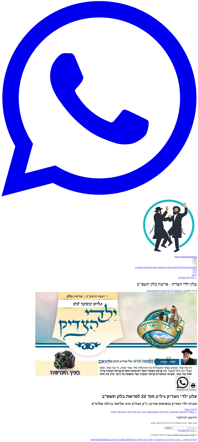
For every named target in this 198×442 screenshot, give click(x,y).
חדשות (184, 267)
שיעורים (158, 267)
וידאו (163, 267)
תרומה (194, 275)
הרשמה (168, 428)
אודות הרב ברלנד (166, 440)
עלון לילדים (160, 291)
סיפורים (172, 267)
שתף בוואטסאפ (182, 390)
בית (195, 267)
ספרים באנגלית (135, 440)
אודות (137, 267)
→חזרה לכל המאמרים (187, 277)
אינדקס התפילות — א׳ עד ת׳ (185, 440)
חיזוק (167, 267)
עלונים (147, 267)
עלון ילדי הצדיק (171, 291)
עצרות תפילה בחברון (150, 440)
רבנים (142, 267)
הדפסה (193, 390)
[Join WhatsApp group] (99, 196)
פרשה (152, 267)
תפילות (179, 267)
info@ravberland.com (105, 440)
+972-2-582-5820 (121, 440)
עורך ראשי (181, 291)
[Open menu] (196, 264)
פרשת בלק (151, 291)
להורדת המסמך (190, 409)
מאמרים (190, 267)
